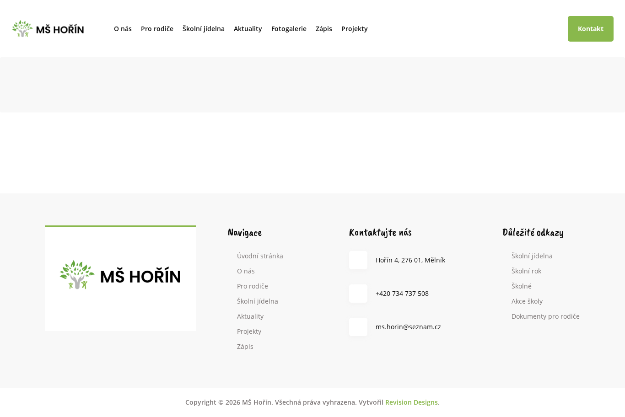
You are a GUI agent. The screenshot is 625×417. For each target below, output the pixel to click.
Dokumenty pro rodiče (546, 316)
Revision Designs (411, 402)
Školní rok (526, 271)
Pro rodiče (157, 28)
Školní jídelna (204, 28)
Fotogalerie (289, 28)
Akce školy (527, 301)
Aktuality (248, 28)
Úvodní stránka (260, 255)
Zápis (324, 28)
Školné (522, 286)
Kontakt (590, 28)
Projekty (354, 28)
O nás (123, 28)
